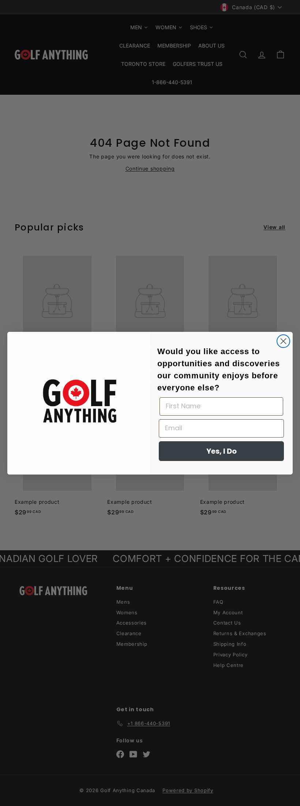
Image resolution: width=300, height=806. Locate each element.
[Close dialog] (283, 341)
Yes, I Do (221, 451)
